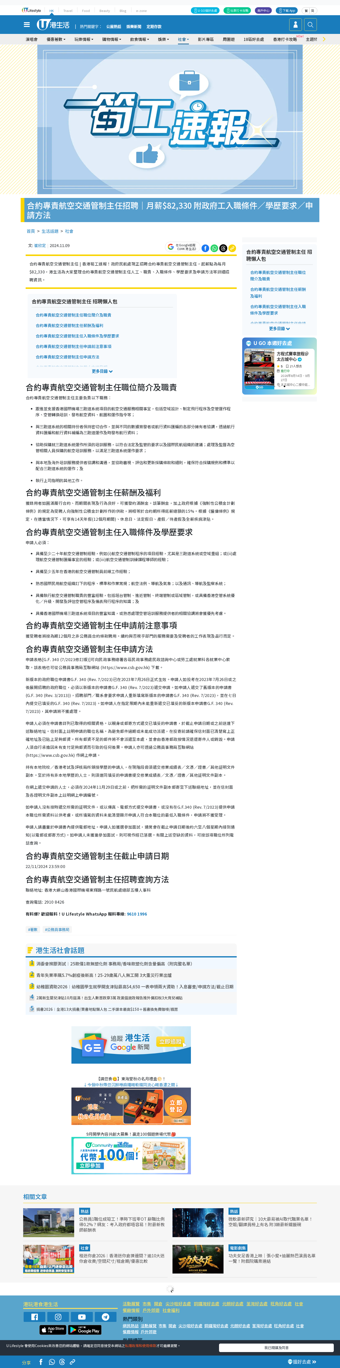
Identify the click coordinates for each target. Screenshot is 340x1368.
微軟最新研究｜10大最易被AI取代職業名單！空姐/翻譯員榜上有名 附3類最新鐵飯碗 (270, 1221)
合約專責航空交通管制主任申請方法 (67, 357)
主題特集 (314, 39)
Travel (67, 10)
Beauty (105, 10)
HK (52, 10)
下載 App (289, 10)
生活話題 (50, 231)
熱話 (85, 1211)
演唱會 (32, 39)
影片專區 (206, 39)
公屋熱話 (113, 27)
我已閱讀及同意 (276, 1347)
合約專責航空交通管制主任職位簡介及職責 (73, 315)
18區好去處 (254, 39)
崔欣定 (40, 245)
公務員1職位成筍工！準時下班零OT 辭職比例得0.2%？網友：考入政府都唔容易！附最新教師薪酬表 (122, 1224)
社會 (69, 231)
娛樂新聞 (133, 27)
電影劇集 (238, 1248)
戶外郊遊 (151, 1310)
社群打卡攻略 (239, 10)
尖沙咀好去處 (178, 1303)
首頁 (31, 231)
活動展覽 (131, 1303)
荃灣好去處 (257, 1303)
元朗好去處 (232, 1303)
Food (86, 10)
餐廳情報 (131, 1310)
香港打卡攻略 (285, 39)
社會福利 (171, 1310)
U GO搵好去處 (207, 10)
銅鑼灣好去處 (206, 1303)
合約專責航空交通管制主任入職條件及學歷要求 (77, 336)
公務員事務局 (58, 929)
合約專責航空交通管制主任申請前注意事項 (73, 346)
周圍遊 (229, 39)
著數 (34, 929)
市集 (147, 1303)
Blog (123, 10)
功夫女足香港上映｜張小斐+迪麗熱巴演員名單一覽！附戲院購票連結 (272, 1258)
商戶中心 (263, 10)
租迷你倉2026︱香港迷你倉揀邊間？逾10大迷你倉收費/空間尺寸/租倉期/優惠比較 (122, 1258)
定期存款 (154, 27)
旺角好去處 (281, 1303)
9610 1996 (137, 914)
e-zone (141, 10)
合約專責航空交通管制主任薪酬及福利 (69, 325)
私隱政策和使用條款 (140, 1345)
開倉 (158, 1303)
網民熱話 (131, 1326)
